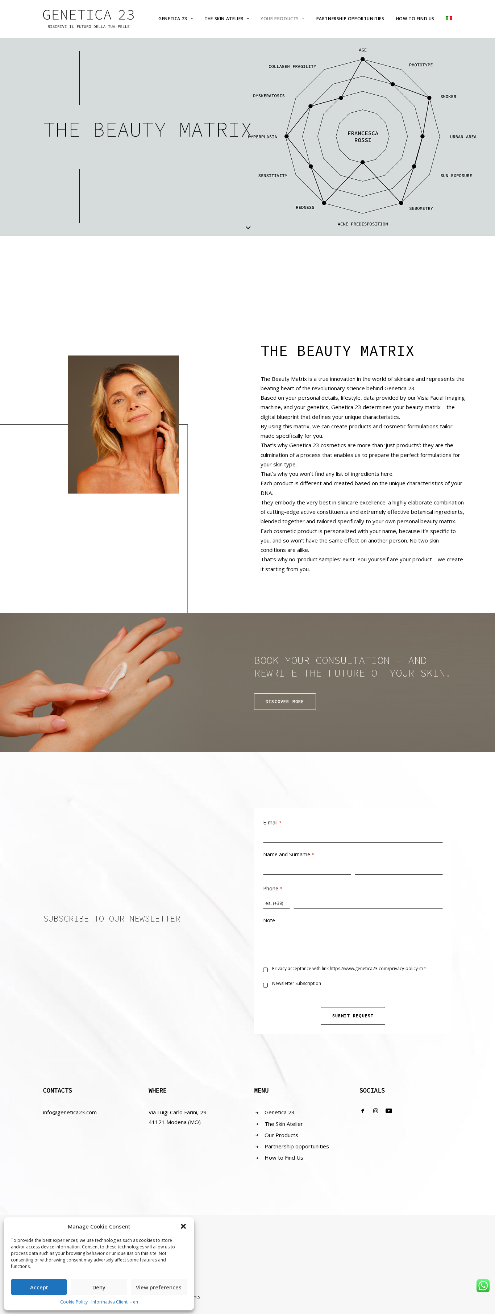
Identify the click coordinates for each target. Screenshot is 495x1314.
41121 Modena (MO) (175, 1122)
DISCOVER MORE (285, 701)
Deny (98, 1287)
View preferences (159, 1287)
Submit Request (353, 1015)
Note (269, 920)
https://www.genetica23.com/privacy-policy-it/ (376, 968)
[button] (183, 1226)
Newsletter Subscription (296, 983)
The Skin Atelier (224, 19)
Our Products (281, 1135)
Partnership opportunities (297, 1146)
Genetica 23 (172, 19)
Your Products (280, 19)
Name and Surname (288, 854)
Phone (272, 888)
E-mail (272, 822)
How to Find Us (284, 1157)
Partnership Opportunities (350, 19)
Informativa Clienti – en (114, 1302)
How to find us (415, 19)
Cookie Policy (74, 1302)
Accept (39, 1287)
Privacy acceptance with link (349, 968)
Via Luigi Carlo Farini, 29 (178, 1112)
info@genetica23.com (70, 1112)
